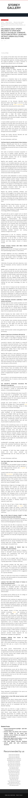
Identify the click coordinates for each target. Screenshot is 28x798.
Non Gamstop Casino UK (14, 774)
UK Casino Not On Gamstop (14, 761)
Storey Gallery (14, 6)
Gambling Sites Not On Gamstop (14, 758)
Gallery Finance (5, 19)
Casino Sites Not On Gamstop (14, 764)
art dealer (20, 506)
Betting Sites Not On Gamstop (14, 783)
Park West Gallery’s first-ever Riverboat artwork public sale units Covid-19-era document (15, 743)
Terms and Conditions (10, 795)
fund (26, 404)
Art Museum (9, 474)
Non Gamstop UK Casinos (14, 771)
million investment (18, 104)
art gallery (22, 467)
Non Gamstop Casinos (14, 767)
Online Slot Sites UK (14, 779)
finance (14, 612)
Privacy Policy (19, 795)
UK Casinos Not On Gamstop (14, 765)
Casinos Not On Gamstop (14, 754)
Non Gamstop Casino (14, 768)
